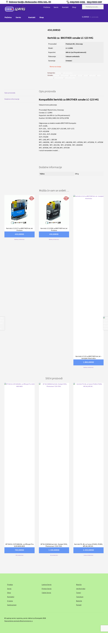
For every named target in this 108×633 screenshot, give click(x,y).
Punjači (78, 605)
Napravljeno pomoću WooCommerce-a (18, 621)
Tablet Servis (46, 593)
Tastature (79, 597)
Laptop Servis (46, 584)
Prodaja (10, 584)
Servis (56, 7)
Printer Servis (46, 589)
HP (16, 555)
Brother (59, 73)
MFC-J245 (92, 75)
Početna (46, 7)
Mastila (79, 584)
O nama (10, 601)
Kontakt (65, 7)
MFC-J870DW (59, 78)
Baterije (79, 601)
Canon (85, 555)
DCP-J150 (73, 75)
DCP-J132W (65, 75)
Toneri (78, 593)
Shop (74, 7)
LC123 (86, 75)
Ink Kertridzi (67, 73)
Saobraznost (11, 605)
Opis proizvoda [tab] (9, 93)
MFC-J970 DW (70, 78)
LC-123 (80, 75)
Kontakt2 (10, 597)
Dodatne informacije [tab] (11, 99)
